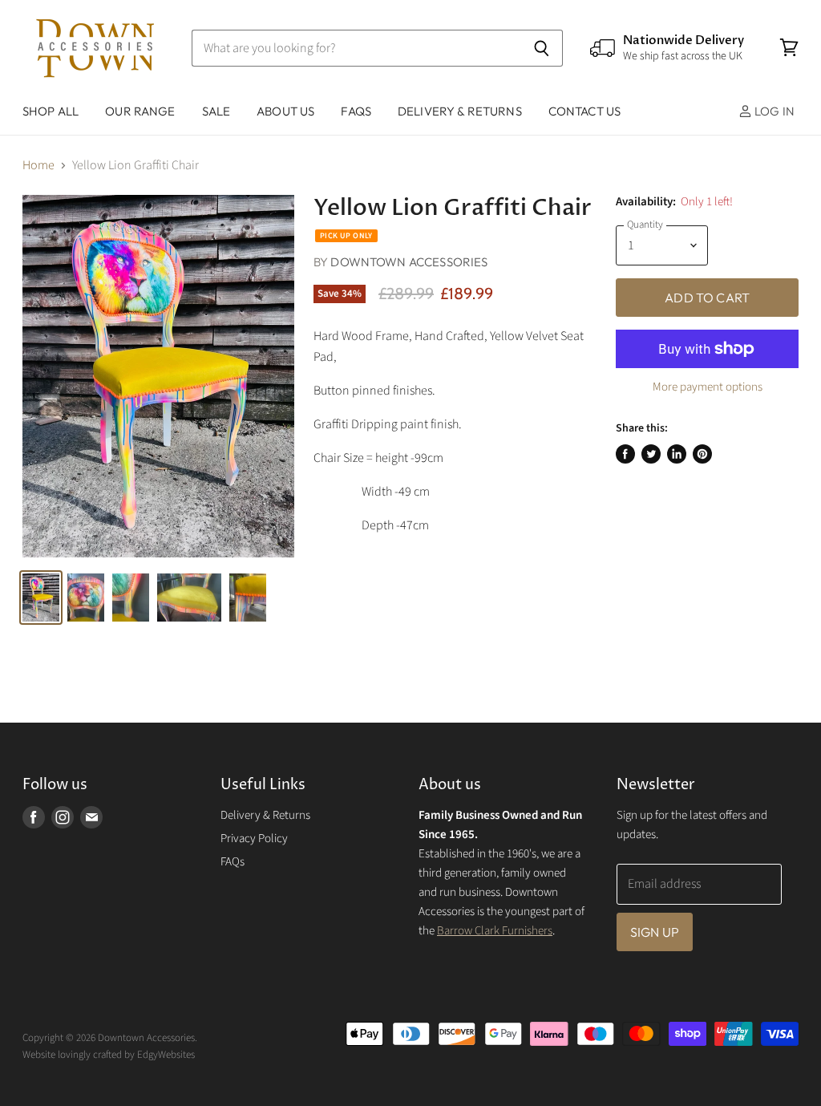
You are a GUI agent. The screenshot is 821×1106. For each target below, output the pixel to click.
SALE (216, 111)
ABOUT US (285, 111)
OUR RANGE (140, 111)
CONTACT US (584, 111)
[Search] (541, 48)
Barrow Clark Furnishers (494, 930)
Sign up (654, 932)
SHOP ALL (50, 111)
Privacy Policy (254, 838)
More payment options (707, 387)
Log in (773, 111)
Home (38, 165)
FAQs (356, 111)
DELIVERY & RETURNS (460, 111)
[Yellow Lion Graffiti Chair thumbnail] (41, 597)
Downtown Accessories (408, 261)
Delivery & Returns (265, 815)
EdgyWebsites (166, 1054)
